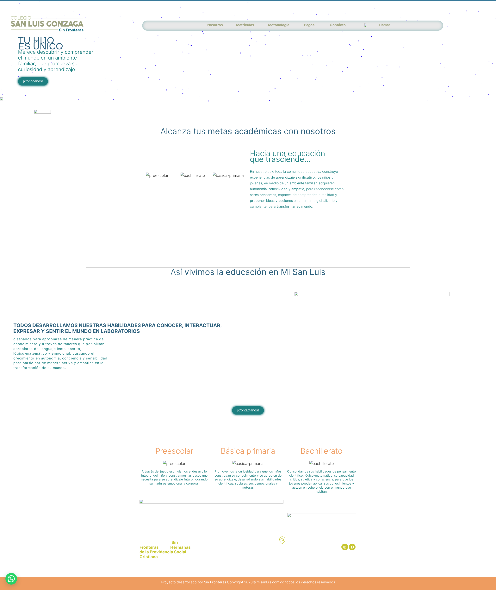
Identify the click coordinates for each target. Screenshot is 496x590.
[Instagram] (344, 547)
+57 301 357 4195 (220, 554)
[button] (33, 81)
